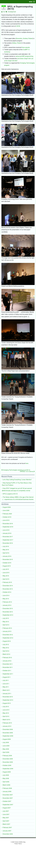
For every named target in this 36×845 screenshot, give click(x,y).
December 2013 (8, 608)
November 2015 (8, 559)
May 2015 (6, 576)
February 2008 (7, 788)
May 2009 (6, 749)
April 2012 (6, 651)
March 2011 (6, 690)
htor (4, 12)
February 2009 (7, 756)
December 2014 (8, 586)
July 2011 (6, 680)
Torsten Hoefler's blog (19, 842)
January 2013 (7, 631)
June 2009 (6, 746)
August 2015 (7, 566)
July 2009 (6, 742)
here (27, 463)
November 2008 (8, 762)
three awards (26, 47)
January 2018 (7, 533)
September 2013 (8, 615)
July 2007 (6, 811)
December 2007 (8, 795)
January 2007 (7, 831)
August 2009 (7, 739)
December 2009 (8, 729)
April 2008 (6, 782)
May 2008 (6, 778)
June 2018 (6, 530)
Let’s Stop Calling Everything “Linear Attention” (17, 479)
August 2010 (7, 703)
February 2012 (7, 657)
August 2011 (7, 677)
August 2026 (7, 507)
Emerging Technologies (27, 63)
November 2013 (8, 612)
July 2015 (6, 569)
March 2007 (6, 824)
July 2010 (6, 706)
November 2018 (8, 523)
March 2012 (6, 654)
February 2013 (7, 628)
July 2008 (6, 775)
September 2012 (8, 638)
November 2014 (8, 589)
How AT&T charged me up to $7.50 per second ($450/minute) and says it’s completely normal (17, 489)
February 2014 (7, 602)
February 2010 (7, 723)
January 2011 (7, 693)
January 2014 (7, 605)
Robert (30, 38)
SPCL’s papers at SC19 (10, 494)
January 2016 (7, 556)
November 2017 (8, 537)
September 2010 (8, 700)
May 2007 (6, 818)
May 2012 (6, 648)
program (6, 65)
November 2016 (8, 543)
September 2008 (8, 769)
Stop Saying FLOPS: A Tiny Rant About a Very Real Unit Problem (17, 484)
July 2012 (6, 644)
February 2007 (7, 827)
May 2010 (6, 713)
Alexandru (19, 38)
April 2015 (6, 579)
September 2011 (8, 674)
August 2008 (7, 772)
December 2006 (8, 834)
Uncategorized (12, 12)
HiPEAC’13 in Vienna (27, 471)
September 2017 (8, 540)
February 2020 (7, 514)
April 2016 (6, 553)
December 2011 (8, 664)
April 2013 (6, 625)
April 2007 (6, 821)
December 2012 (8, 635)
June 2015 (6, 573)
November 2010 (8, 697)
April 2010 (6, 716)
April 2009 (6, 752)
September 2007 (8, 805)
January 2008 (7, 791)
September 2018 (8, 527)
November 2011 (8, 667)
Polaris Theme (18, 843)
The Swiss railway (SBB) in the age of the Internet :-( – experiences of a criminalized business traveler (18, 498)
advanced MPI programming (24, 56)
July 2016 (6, 546)
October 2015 (7, 563)
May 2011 (6, 687)
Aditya (14, 43)
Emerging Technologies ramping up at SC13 (16, 470)
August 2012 (7, 641)
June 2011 (6, 684)
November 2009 (8, 733)
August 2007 (7, 808)
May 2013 (6, 622)
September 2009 (8, 736)
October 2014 (7, 592)
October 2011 (7, 670)
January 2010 (7, 726)
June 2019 (6, 520)
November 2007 (8, 798)
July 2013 (6, 618)
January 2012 (7, 661)
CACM (18, 26)
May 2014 (6, 599)
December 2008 (8, 759)
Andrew (25, 38)
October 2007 (7, 801)
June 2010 (6, 710)
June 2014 (6, 595)
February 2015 (7, 582)
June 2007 (6, 814)
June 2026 (6, 510)
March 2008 (6, 785)
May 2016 (6, 550)
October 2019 (7, 517)
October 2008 (7, 765)
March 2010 (6, 720)
